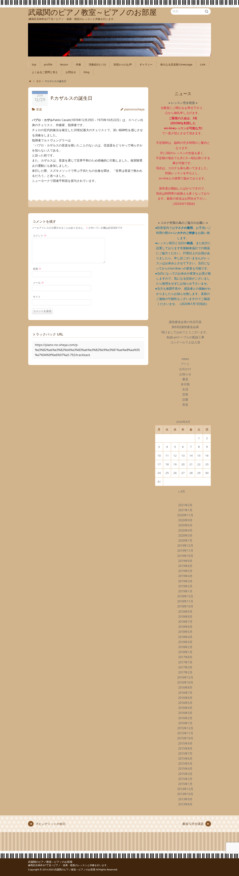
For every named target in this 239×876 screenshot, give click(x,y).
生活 (185, 389)
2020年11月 (185, 515)
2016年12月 (185, 677)
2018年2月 (185, 647)
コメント (39, 235)
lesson (64, 64)
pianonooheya (134, 109)
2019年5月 (185, 571)
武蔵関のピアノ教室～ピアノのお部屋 (50, 862)
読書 (185, 399)
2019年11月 (185, 551)
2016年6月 (185, 698)
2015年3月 (185, 774)
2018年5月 (185, 632)
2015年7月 (185, 753)
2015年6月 (185, 758)
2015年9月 (185, 743)
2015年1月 (185, 784)
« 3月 (181, 491)
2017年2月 (185, 672)
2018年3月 (185, 642)
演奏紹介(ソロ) (97, 64)
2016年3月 (185, 713)
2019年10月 (185, 556)
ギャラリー (146, 64)
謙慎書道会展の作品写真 (185, 322)
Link (202, 64)
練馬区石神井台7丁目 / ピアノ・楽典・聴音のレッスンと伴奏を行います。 (68, 865)
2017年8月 (185, 657)
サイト (37, 296)
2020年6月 (185, 525)
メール (38, 282)
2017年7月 (185, 662)
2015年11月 (185, 733)
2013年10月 (185, 794)
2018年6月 (185, 627)
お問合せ (71, 72)
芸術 (185, 394)
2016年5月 (185, 703)
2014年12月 (185, 789)
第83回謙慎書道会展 (185, 327)
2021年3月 (185, 505)
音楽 (39, 109)
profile (48, 64)
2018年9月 (185, 611)
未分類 (185, 384)
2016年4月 (185, 708)
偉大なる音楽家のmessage (176, 64)
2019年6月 (185, 566)
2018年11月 (185, 601)
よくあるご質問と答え (45, 72)
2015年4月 (185, 769)
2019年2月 (185, 586)
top (34, 64)
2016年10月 (185, 682)
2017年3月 (185, 667)
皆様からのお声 (123, 64)
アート (185, 364)
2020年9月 (185, 520)
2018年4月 (185, 637)
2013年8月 (185, 804)
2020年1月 (185, 540)
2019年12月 (185, 545)
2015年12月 (185, 728)
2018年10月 (185, 606)
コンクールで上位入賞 (185, 342)
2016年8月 (185, 687)
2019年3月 (185, 581)
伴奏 (78, 64)
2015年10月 (185, 738)
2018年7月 (185, 622)
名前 (37, 268)
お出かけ (185, 369)
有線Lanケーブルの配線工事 (185, 337)
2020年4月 (185, 530)
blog (86, 72)
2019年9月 (185, 561)
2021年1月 (185, 510)
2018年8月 (185, 617)
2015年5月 (185, 763)
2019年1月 (185, 591)
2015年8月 (185, 748)
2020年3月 (185, 535)
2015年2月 (185, 779)
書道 (185, 379)
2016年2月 (185, 718)
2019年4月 (185, 576)
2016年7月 (185, 693)
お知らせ (185, 374)
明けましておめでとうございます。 (185, 332)
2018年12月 (185, 596)
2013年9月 (185, 799)
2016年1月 (185, 723)
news (185, 359)
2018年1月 (185, 652)
